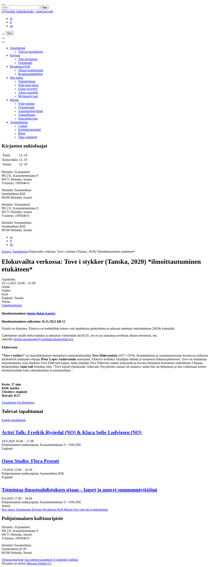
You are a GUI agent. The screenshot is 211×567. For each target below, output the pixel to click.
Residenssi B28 (20, 66)
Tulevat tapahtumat (30, 51)
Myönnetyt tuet (28, 96)
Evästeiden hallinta (66, 559)
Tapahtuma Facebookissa (18, 402)
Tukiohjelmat (26, 81)
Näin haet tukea (28, 85)
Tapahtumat (17, 48)
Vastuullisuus (26, 115)
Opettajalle (25, 63)
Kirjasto (15, 55)
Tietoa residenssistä (30, 70)
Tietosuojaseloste (13, 559)
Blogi (21, 133)
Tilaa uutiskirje (27, 137)
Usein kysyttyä (28, 89)
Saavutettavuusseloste (39, 559)
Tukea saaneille (28, 92)
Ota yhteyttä (81, 509)
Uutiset (22, 126)
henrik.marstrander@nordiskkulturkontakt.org (43, 339)
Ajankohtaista (19, 122)
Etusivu (7, 251)
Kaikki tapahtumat (14, 420)
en (11, 26)
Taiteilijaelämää (12, 305)
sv (11, 18)
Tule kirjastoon (28, 59)
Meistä (14, 100)
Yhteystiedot (26, 103)
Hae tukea (16, 77)
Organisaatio (26, 107)
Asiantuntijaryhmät (30, 111)
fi (11, 22)
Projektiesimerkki (29, 129)
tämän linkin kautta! (41, 313)
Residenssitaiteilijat (30, 74)
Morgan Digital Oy (39, 563)
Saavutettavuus (28, 118)
